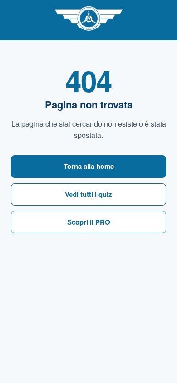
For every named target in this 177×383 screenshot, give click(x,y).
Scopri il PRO (88, 222)
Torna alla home (89, 166)
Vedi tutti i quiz (88, 194)
